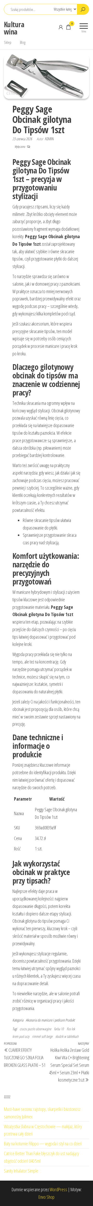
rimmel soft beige (42, 1036)
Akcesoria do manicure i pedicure (45, 1020)
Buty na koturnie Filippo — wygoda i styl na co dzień (43, 1143)
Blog (22, 42)
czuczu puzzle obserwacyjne (35, 1028)
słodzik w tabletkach (67, 1036)
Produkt (70, 1020)
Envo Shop (46, 1197)
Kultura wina (14, 28)
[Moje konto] (61, 27)
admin (49, 138)
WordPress (58, 1189)
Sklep (7, 42)
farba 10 (59, 1028)
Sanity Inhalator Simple (21, 1171)
